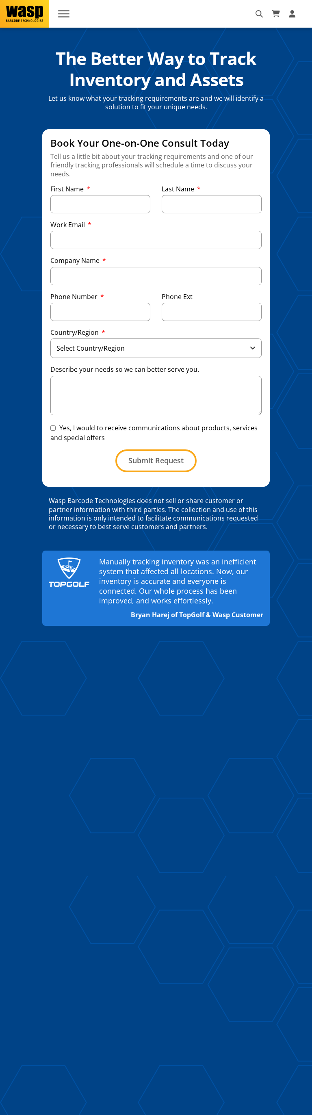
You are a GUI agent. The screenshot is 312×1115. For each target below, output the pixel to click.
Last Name (179, 189)
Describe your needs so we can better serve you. (124, 369)
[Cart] (275, 13)
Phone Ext (177, 297)
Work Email (68, 225)
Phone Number (74, 297)
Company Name (75, 260)
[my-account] (293, 13)
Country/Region (75, 332)
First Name (67, 189)
